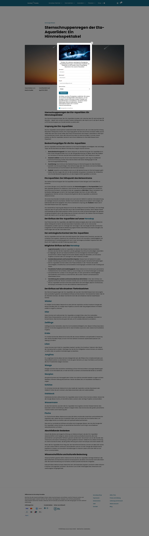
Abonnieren (63, 92)
